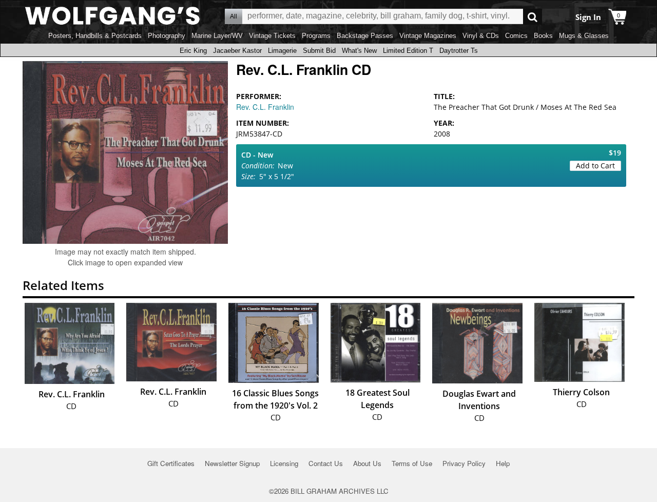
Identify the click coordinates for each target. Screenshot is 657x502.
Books (543, 36)
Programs (316, 36)
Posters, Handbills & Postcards (95, 36)
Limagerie (282, 50)
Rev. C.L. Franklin (265, 107)
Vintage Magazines (427, 36)
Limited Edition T (408, 50)
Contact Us (325, 463)
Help (503, 463)
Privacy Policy (464, 463)
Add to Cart (595, 165)
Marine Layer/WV (217, 36)
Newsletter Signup (232, 463)
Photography (166, 36)
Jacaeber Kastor (237, 50)
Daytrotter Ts (458, 50)
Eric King (193, 50)
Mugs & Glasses (584, 36)
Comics (516, 36)
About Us (367, 463)
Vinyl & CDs (480, 36)
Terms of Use (412, 463)
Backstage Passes (365, 36)
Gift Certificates (171, 463)
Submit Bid (319, 50)
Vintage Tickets (272, 36)
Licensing (284, 463)
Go (532, 17)
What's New (359, 50)
